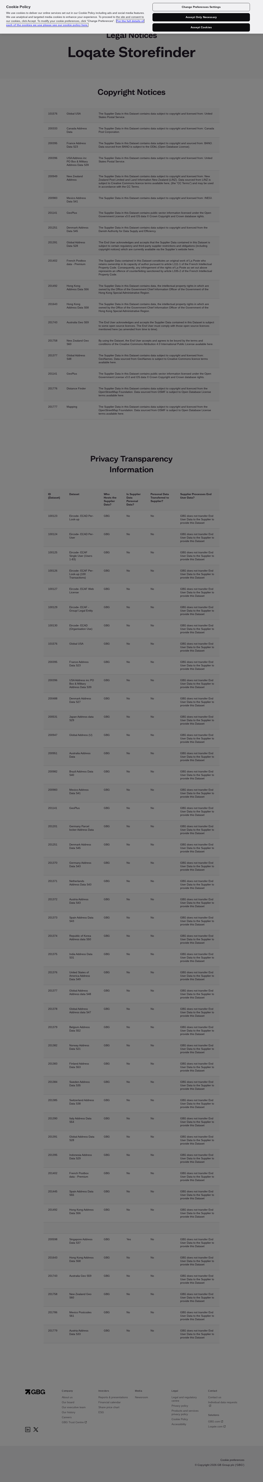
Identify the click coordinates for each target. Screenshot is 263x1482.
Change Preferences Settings (201, 7)
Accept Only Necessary (201, 17)
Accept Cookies (201, 27)
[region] (131, 17)
